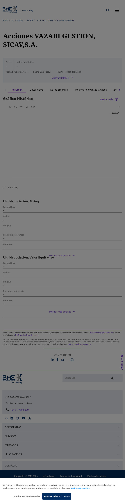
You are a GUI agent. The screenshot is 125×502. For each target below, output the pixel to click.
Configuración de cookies (27, 496)
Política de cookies (80, 488)
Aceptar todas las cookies (57, 496)
